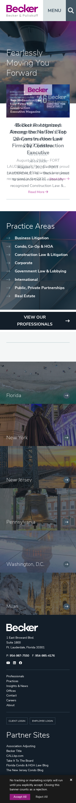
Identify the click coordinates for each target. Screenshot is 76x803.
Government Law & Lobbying (40, 271)
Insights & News (17, 686)
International (26, 279)
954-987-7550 (19, 656)
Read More (36, 192)
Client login (17, 721)
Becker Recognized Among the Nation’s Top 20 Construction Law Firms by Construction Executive (38, 139)
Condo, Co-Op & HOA (34, 246)
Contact (11, 696)
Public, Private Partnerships (40, 287)
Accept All (20, 797)
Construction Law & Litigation (41, 254)
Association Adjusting (20, 746)
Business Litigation (32, 238)
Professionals (15, 676)
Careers (11, 700)
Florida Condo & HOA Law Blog (27, 765)
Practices (12, 681)
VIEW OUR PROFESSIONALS (35, 320)
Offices (11, 691)
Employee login (42, 721)
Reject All (42, 797)
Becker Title (14, 751)
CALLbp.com (14, 756)
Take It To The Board (19, 761)
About (10, 705)
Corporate (24, 262)
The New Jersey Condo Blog (24, 770)
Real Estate (25, 296)
